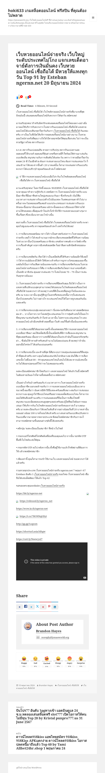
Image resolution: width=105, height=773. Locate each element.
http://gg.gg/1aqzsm (26, 523)
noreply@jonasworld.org (55, 637)
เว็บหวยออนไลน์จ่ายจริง (46, 474)
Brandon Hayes (48, 631)
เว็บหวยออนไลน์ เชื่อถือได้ (66, 130)
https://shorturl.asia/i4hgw (31, 531)
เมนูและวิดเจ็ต (93, 17)
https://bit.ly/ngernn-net (29, 493)
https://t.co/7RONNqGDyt (33, 516)
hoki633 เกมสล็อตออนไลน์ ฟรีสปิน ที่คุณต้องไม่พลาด (47, 13)
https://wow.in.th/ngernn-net (32, 508)
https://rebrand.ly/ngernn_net (36, 500)
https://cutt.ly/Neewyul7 (29, 539)
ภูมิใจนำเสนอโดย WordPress (28, 767)
